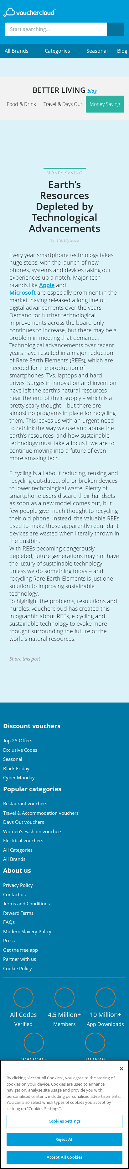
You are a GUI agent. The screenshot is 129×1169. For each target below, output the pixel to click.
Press (9, 940)
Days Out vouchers (23, 822)
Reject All (64, 1139)
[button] (20, 51)
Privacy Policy (18, 885)
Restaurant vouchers (25, 803)
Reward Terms (18, 913)
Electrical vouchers (23, 840)
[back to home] (30, 12)
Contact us (14, 894)
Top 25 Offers (17, 740)
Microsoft (22, 292)
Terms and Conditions (26, 903)
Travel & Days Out (63, 104)
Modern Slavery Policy (27, 931)
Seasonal (97, 50)
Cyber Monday (19, 777)
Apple (46, 285)
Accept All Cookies (64, 1157)
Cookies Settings (64, 1121)
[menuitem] (20, 51)
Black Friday (16, 768)
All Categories (18, 850)
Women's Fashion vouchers (32, 831)
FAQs (9, 922)
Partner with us (19, 959)
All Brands (14, 859)
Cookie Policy (17, 968)
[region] (64, 1114)
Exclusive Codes (20, 750)
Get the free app (20, 950)
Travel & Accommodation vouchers (41, 813)
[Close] (121, 1069)
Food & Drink (21, 104)
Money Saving (105, 104)
